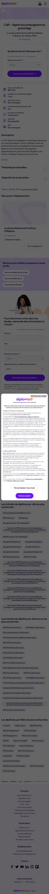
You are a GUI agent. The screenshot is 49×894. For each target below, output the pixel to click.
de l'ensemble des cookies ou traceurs (27, 416)
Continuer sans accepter (38, 396)
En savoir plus (7, 471)
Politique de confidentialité (33, 479)
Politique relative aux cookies (15, 480)
